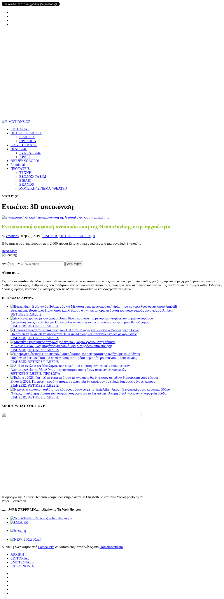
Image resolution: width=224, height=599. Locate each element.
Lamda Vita (46, 547)
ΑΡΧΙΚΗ (17, 554)
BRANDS (26, 184)
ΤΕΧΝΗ (25, 172)
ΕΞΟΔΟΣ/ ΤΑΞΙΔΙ (32, 176)
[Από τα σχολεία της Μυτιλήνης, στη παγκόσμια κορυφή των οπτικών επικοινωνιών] (70, 366)
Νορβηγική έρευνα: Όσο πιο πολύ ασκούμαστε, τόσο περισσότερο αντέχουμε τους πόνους (73, 358)
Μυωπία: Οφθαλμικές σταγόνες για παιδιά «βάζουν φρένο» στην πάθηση (61, 346)
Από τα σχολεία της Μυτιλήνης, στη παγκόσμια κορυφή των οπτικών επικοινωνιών (68, 369)
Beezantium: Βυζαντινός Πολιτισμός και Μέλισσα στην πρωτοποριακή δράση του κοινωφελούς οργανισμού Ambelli (91, 310)
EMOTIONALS (22, 562)
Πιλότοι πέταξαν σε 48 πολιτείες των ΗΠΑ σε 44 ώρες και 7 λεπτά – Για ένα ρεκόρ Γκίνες (73, 334)
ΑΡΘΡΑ (25, 157)
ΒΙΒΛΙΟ (25, 180)
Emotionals (18, 165)
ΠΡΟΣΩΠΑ (27, 141)
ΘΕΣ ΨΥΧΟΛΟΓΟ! (24, 161)
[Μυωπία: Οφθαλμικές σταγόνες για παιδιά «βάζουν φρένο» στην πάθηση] (63, 342)
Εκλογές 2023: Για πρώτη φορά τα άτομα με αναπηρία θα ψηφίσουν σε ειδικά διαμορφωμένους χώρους (82, 381)
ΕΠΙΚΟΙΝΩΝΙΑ (22, 566)
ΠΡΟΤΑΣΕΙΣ (20, 168)
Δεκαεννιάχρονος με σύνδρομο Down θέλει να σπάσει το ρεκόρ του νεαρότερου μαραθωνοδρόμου (79, 322)
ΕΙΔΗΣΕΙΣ (27, 137)
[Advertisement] (112, 75)
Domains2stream (111, 547)
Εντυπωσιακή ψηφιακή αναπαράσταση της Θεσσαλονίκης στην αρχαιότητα (86, 227)
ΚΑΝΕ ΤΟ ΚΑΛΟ (23, 145)
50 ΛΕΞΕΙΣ (18, 149)
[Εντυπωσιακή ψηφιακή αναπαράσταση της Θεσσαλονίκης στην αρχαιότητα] (55, 217)
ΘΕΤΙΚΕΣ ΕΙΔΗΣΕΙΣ (26, 133)
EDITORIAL (20, 129)
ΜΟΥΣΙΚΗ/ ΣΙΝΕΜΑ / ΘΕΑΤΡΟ (43, 188)
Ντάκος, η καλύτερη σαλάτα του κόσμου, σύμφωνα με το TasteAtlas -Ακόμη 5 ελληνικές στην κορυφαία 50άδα (88, 393)
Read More (9, 251)
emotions (12, 236)
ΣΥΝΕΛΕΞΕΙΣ (30, 153)
